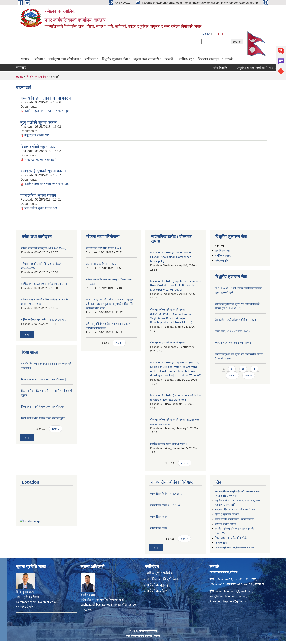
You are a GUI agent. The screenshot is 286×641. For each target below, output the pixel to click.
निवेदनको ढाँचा (222, 260)
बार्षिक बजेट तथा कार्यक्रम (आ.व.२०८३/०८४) (43, 248)
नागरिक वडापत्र (223, 255)
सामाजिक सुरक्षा (222, 250)
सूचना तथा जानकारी (146, 59)
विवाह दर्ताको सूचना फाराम (39, 146)
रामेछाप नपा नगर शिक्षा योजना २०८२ (103, 248)
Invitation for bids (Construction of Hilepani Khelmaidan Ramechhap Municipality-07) (171, 257)
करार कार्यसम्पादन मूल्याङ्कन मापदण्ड (233, 342)
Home (19, 76)
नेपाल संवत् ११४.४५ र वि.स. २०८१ (232, 331)
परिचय (39, 59)
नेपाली (220, 33)
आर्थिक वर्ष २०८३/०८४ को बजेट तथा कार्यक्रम (44, 283)
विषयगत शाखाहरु (208, 59)
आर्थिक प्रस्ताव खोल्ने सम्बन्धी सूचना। (168, 443)
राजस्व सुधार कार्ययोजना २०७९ (101, 263)
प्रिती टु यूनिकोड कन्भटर (227, 514)
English (206, 33)
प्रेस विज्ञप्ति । (212, 67)
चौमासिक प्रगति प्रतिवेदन (162, 579)
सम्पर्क (229, 59)
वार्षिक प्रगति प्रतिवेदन (160, 573)
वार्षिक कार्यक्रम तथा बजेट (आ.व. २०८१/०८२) (44, 319)
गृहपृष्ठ (25, 59)
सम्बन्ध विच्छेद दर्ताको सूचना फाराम (45, 98)
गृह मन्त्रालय (221, 542)
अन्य (27, 334)
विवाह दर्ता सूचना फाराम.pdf (39, 159)
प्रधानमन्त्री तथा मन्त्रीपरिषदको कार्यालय (234, 547)
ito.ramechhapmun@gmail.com (229, 601)
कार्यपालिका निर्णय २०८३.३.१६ (165, 505)
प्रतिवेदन (90, 59)
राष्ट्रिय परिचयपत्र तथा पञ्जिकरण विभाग (235, 509)
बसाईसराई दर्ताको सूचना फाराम (43, 171)
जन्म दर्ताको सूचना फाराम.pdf (40, 208)
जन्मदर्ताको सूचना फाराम (38, 195)
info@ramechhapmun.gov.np (228, 596)
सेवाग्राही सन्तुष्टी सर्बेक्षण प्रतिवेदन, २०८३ (235, 319)
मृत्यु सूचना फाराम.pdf (36, 135)
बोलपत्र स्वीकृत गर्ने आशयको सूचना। (168, 342)
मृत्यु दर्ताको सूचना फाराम (38, 122)
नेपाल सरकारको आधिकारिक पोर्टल (231, 537)
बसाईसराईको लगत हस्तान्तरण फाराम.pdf (47, 111)
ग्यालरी (169, 59)
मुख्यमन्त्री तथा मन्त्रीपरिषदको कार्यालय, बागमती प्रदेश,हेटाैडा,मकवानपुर (238, 493)
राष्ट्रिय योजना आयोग (225, 524)
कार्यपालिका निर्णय (158, 516)
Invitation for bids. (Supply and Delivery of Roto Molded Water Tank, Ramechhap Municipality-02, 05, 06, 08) (175, 285)
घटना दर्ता (219, 245)
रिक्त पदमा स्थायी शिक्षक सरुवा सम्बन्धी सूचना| (43, 379)
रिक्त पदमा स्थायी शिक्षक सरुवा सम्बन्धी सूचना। (44, 406)
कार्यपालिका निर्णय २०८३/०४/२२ (166, 493)
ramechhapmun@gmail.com (234, 591)
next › (55, 428)
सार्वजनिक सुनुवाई (157, 585)
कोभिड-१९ (185, 59)
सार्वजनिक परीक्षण (157, 591)
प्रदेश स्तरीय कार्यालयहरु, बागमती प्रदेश (234, 519)
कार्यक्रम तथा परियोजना (64, 59)
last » (248, 375)
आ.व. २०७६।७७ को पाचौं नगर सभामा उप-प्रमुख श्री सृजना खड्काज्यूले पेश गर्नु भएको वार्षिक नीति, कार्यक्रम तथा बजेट (110, 304)
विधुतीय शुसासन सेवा (115, 59)
